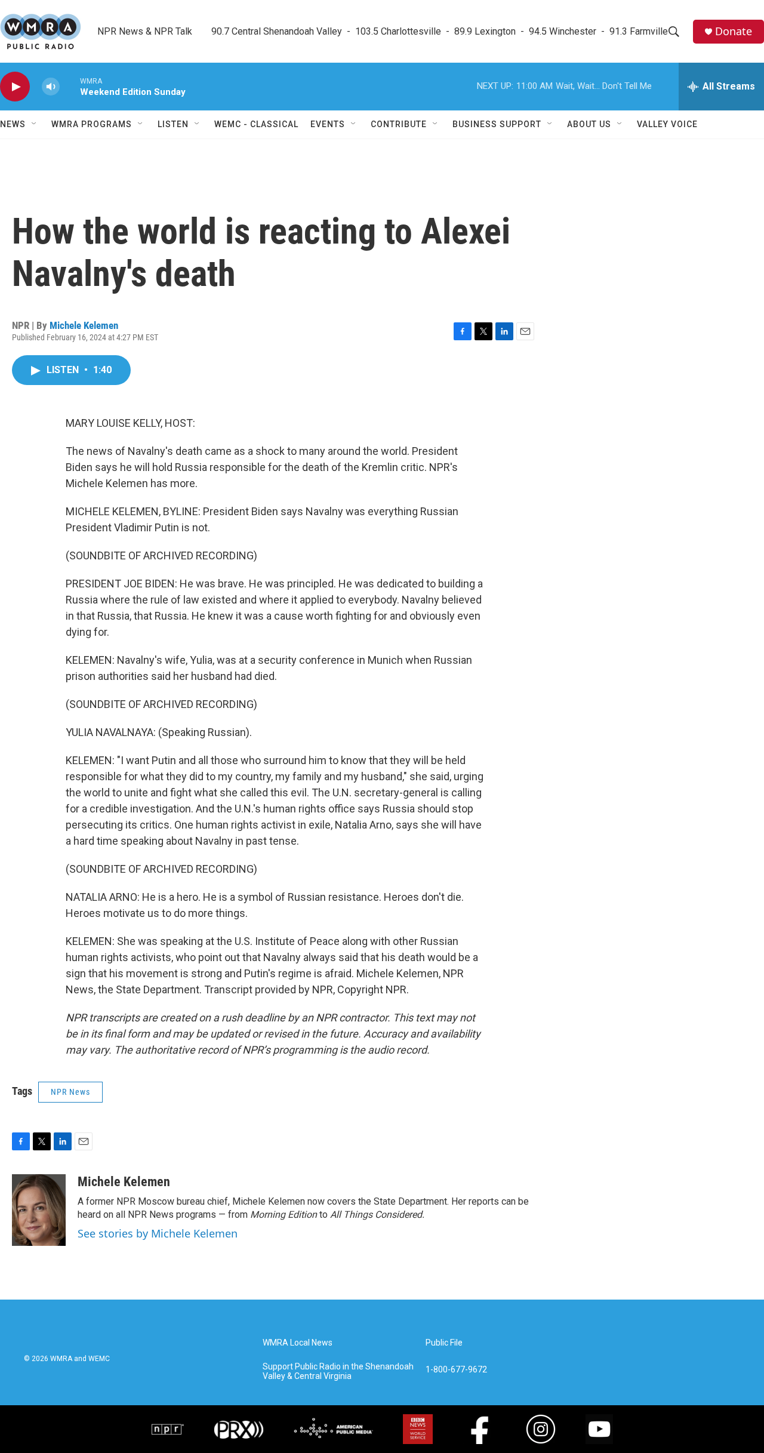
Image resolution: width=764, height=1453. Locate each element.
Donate (733, 31)
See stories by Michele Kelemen (158, 1233)
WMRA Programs (91, 124)
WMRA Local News (297, 1342)
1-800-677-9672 (456, 1369)
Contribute (399, 124)
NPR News (70, 1092)
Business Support (496, 124)
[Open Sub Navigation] (34, 124)
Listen (173, 124)
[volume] (51, 86)
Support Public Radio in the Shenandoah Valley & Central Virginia (338, 1371)
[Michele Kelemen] (39, 1210)
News (13, 124)
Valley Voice (667, 124)
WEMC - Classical (256, 124)
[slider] (70, 86)
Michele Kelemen (84, 325)
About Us (589, 124)
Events (327, 124)
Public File (444, 1342)
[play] (14, 87)
